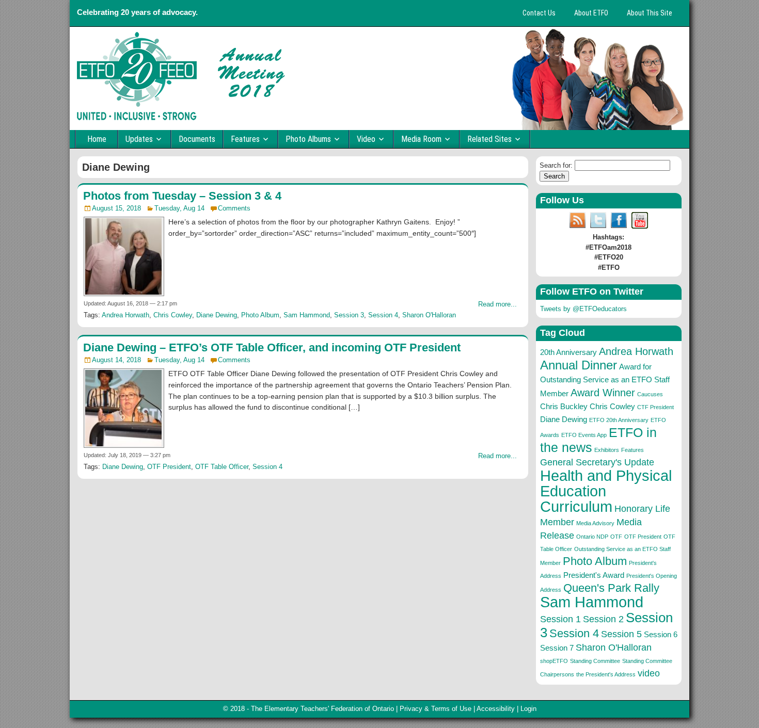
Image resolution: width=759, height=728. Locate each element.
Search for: (556, 165)
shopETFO (554, 661)
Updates (139, 139)
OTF (616, 536)
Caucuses (650, 394)
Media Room (421, 139)
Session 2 (603, 619)
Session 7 (557, 647)
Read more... (497, 304)
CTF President (655, 407)
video (649, 673)
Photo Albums (308, 139)
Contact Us (539, 13)
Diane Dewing (216, 315)
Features (245, 139)
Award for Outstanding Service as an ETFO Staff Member (605, 380)
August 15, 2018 (116, 208)
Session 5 (621, 634)
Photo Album (260, 315)
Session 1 (560, 619)
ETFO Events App (584, 435)
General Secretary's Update (597, 462)
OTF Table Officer (221, 467)
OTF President (169, 467)
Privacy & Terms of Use (435, 709)
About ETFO (591, 13)
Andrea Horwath (125, 315)
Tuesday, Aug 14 (179, 208)
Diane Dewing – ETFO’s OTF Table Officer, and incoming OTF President (272, 347)
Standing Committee (595, 661)
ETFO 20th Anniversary (619, 420)
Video (366, 139)
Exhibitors (606, 450)
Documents (197, 139)
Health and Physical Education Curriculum (606, 491)
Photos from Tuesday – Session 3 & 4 (182, 195)
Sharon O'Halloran (429, 315)
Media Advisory (595, 523)
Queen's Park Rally (611, 587)
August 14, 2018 (116, 360)
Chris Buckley (564, 406)
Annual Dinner (578, 365)
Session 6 (660, 634)
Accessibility (496, 709)
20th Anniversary (568, 352)
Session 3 (349, 315)
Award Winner (603, 392)
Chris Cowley (172, 315)
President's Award (593, 575)
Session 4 (383, 315)
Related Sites (489, 139)
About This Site (649, 13)
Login (528, 709)
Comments (234, 208)
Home (96, 139)
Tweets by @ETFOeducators (583, 309)
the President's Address (606, 674)
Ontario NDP (592, 536)
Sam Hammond (306, 315)
